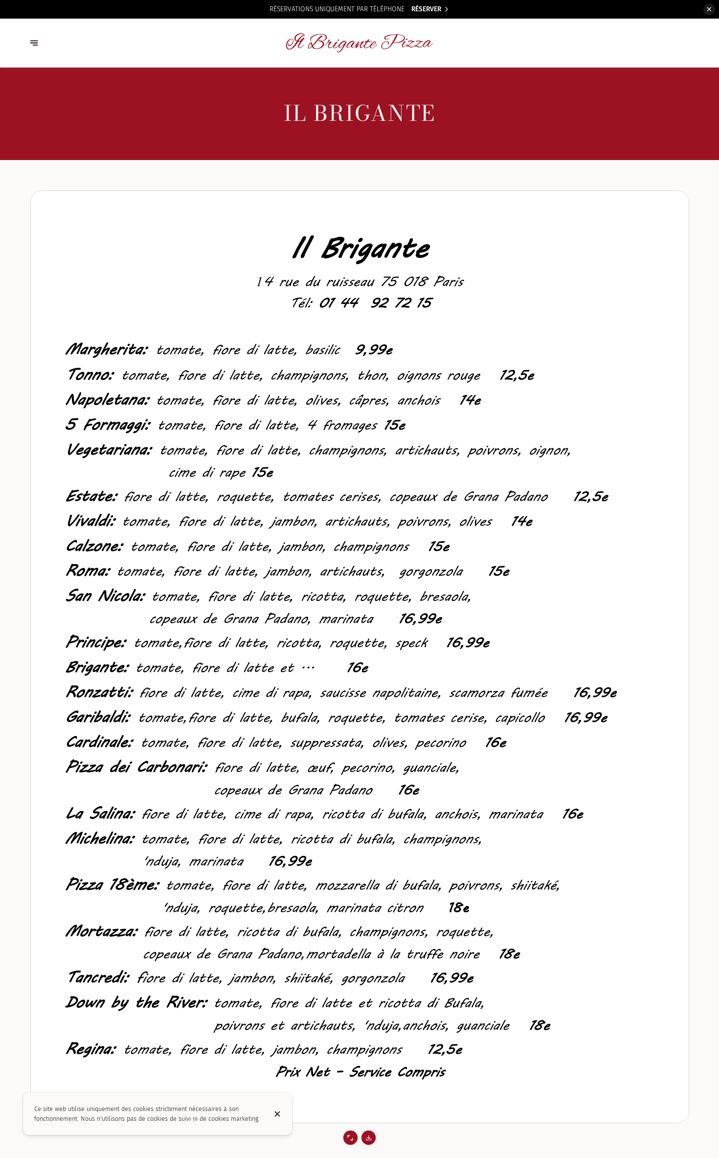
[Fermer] (277, 1114)
